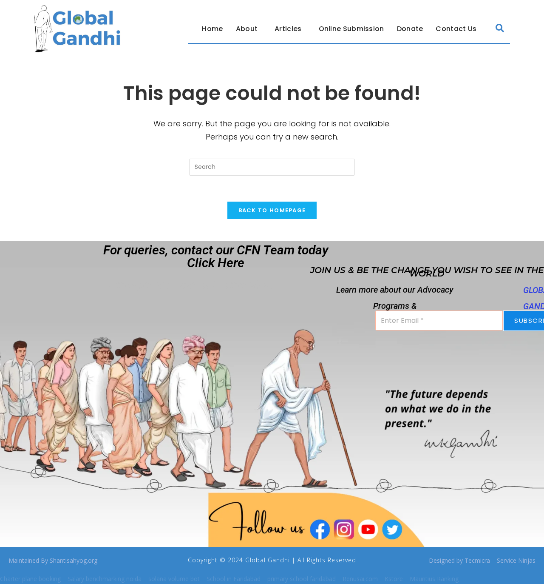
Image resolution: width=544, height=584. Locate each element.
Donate (410, 29)
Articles (288, 29)
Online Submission (351, 29)
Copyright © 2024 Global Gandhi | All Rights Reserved (272, 560)
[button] (249, 29)
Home (212, 29)
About (247, 29)
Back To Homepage (272, 210)
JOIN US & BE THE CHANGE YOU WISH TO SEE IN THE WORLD (427, 272)
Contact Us (456, 29)
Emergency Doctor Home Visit (192, 284)
